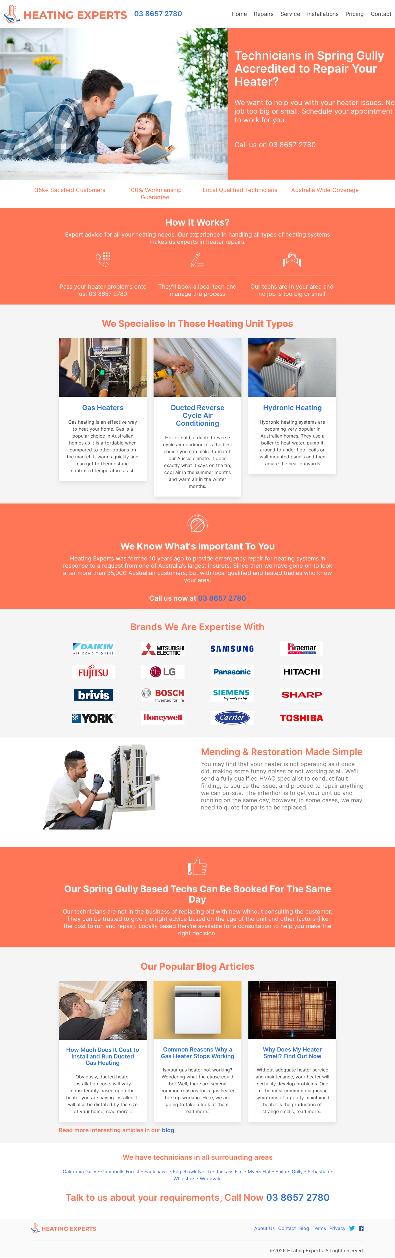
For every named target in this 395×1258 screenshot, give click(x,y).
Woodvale (211, 1178)
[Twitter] (352, 1228)
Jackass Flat (229, 1171)
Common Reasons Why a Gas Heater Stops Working (198, 1053)
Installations (323, 13)
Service (290, 13)
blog (168, 1130)
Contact (381, 13)
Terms (319, 1228)
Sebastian (318, 1171)
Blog (304, 1228)
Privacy (337, 1228)
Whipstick (184, 1178)
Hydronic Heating (292, 407)
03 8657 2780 (292, 145)
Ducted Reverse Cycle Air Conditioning (197, 415)
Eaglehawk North (192, 1171)
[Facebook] (361, 1228)
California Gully (79, 1171)
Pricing (355, 13)
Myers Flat (259, 1171)
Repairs (264, 13)
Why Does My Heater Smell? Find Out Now (292, 1053)
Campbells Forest (120, 1171)
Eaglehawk (156, 1171)
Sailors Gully (289, 1171)
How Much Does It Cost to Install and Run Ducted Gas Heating (102, 1056)
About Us (264, 1228)
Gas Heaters (102, 407)
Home (239, 13)
